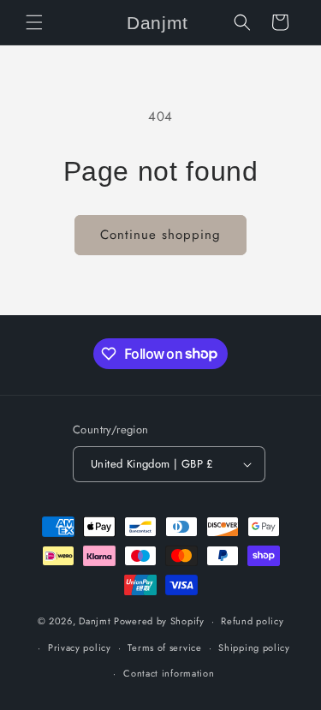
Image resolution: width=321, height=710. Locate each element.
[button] (34, 22)
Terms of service (164, 647)
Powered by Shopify (159, 621)
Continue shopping (160, 234)
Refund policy (252, 621)
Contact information (168, 673)
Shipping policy (254, 647)
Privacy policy (79, 647)
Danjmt (94, 621)
